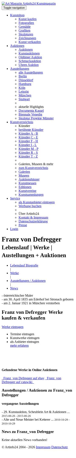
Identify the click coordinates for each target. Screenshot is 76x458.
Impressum (43, 447)
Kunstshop (17, 15)
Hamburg (25, 84)
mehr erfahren (19, 345)
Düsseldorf (26, 80)
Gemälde (25, 26)
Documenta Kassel (31, 110)
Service (15, 198)
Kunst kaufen (28, 19)
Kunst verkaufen (30, 42)
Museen (24, 175)
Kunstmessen (27, 183)
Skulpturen (26, 34)
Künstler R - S (28, 152)
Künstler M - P (28, 149)
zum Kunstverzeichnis (33, 168)
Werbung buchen (30, 206)
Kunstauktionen (29, 53)
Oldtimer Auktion (30, 57)
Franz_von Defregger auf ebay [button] (23, 378)
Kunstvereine (27, 191)
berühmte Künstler (31, 129)
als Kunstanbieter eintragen (37, 202)
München (25, 95)
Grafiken (24, 30)
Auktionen (17, 45)
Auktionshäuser (29, 179)
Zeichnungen (27, 38)
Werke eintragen (12, 327)
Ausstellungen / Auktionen (28, 280)
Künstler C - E (28, 137)
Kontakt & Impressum (33, 217)
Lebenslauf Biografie (24, 265)
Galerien (24, 171)
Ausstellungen (19, 68)
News (14, 288)
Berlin (23, 76)
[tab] (38, 327)
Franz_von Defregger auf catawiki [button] (31, 380)
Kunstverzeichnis (21, 122)
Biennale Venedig (30, 114)
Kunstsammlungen (31, 194)
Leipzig (24, 91)
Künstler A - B (28, 133)
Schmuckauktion (30, 61)
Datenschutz (59, 447)
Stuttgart (24, 99)
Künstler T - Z (28, 156)
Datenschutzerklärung (33, 221)
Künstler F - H (28, 141)
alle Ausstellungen (31, 72)
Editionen (25, 187)
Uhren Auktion (29, 65)
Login (14, 229)
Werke (14, 273)
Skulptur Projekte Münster (36, 118)
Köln (22, 87)
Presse (23, 225)
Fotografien (26, 23)
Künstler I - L (28, 145)
